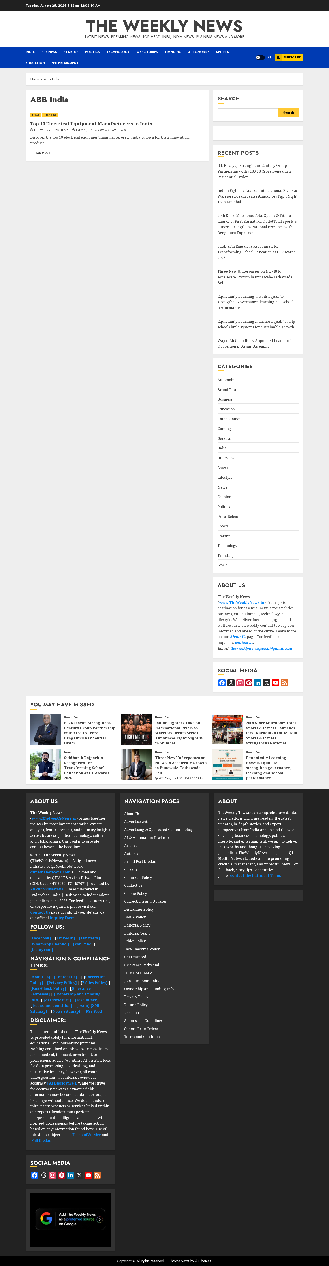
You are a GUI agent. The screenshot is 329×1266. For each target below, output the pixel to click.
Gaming (224, 428)
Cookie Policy (135, 893)
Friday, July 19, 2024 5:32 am (96, 130)
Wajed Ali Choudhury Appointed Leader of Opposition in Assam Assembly (254, 343)
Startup (71, 52)
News (35, 115)
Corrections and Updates (145, 901)
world (223, 565)
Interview (226, 457)
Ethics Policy (135, 941)
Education (35, 63)
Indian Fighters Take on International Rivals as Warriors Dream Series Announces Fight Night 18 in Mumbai (258, 196)
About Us (238, 636)
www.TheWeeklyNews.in (241, 602)
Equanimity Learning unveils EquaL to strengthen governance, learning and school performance (255, 302)
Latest (223, 467)
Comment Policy (138, 877)
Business (49, 52)
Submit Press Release (142, 1028)
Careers (131, 869)
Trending (173, 52)
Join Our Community (141, 980)
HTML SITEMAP (138, 973)
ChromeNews (179, 1261)
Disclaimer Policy (139, 909)
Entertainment (65, 63)
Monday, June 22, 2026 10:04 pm (181, 779)
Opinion (224, 496)
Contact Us (133, 885)
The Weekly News (164, 26)
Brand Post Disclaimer (143, 861)
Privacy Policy (136, 996)
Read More (42, 153)
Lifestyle (225, 477)
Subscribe (292, 57)
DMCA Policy (135, 917)
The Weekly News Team (51, 130)
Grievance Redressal (141, 965)
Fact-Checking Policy (142, 949)
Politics (92, 52)
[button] (270, 57)
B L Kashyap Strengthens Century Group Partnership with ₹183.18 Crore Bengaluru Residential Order (254, 171)
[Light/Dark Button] (260, 57)
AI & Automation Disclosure (147, 837)
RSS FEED (132, 1012)
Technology (118, 52)
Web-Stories (147, 52)
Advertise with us (139, 821)
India (30, 52)
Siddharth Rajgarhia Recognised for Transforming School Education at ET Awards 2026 (256, 252)
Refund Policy (136, 1004)
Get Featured (135, 956)
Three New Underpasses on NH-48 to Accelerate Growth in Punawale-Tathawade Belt (255, 277)
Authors (131, 853)
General (224, 438)
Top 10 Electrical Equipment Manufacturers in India (91, 124)
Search (229, 98)
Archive (131, 845)
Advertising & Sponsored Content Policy (158, 829)
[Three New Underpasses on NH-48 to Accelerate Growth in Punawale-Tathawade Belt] (136, 764)
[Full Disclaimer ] (45, 1140)
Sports (222, 52)
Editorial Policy (137, 925)
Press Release (229, 516)
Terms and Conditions (142, 1036)
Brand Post (227, 389)
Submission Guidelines (143, 1020)
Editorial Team (137, 933)
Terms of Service (87, 1134)
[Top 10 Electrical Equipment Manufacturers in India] (117, 114)
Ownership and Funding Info (149, 988)
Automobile (198, 52)
